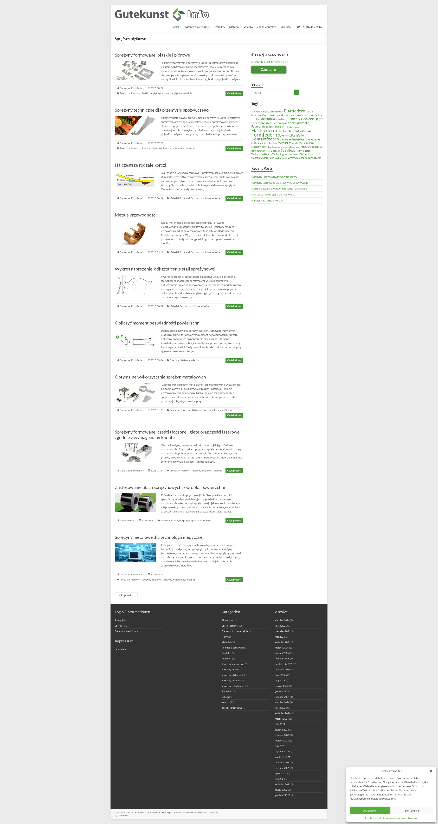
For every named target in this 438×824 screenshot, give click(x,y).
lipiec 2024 (281, 707)
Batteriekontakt (276, 112)
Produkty (219, 26)
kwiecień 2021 (282, 784)
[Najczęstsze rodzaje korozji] (135, 172)
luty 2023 (280, 746)
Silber (268, 151)
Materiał (234, 26)
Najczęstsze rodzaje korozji (141, 165)
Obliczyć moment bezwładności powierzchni (158, 323)
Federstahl (258, 126)
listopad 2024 (282, 696)
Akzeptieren (370, 810)
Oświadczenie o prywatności (395, 818)
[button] (431, 771)
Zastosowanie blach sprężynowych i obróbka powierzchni (170, 487)
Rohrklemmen (258, 150)
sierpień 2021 (282, 767)
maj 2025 (280, 680)
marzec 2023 (282, 740)
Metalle (295, 143)
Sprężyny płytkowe (159, 93)
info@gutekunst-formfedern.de (269, 61)
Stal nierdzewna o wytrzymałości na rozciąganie (279, 188)
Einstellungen (412, 810)
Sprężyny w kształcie (181, 93)
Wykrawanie (281, 158)
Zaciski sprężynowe (232, 707)
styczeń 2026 (282, 653)
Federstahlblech (275, 126)
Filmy (225, 636)
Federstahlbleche (292, 127)
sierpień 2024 (282, 702)
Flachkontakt (304, 131)
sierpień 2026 (282, 620)
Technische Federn (261, 154)
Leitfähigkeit (257, 143)
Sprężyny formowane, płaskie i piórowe (152, 55)
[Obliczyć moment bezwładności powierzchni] (135, 330)
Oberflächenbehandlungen (278, 147)
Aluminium (255, 112)
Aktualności (228, 620)
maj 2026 (280, 636)
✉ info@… (286, 26)
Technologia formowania (286, 154)
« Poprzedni (126, 595)
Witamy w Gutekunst (197, 26)
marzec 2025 (282, 685)
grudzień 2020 (282, 795)
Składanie (275, 150)
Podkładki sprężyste (232, 647)
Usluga (225, 696)
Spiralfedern (290, 150)
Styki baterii (305, 150)
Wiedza (248, 26)
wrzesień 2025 (282, 669)
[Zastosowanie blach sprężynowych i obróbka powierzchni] (135, 494)
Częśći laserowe (230, 625)
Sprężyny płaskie (139, 93)
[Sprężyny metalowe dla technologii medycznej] (135, 544)
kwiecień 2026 (282, 642)
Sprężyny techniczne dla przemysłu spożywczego (162, 110)
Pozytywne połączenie (311, 146)
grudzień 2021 (282, 756)
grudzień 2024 (282, 691)
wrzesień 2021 (282, 762)
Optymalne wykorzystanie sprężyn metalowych (160, 377)
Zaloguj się (120, 620)
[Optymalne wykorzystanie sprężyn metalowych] (135, 384)
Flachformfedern (287, 131)
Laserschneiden (292, 139)
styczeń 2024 (282, 729)
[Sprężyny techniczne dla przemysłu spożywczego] (135, 117)
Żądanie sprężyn (266, 26)
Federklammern (297, 123)
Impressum (412, 818)
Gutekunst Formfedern (132, 88)
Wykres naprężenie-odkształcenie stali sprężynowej (165, 269)
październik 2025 (284, 664)
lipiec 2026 (281, 625)
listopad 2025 (282, 658)
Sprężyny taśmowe (231, 680)
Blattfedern (294, 110)
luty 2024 (280, 724)
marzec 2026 (282, 647)
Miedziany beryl (259, 146)
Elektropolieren (279, 119)
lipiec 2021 (281, 773)
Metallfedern (306, 142)
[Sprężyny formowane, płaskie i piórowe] (135, 62)
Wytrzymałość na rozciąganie (304, 157)
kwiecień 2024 (282, 713)
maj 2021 (280, 778)
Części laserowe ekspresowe (278, 115)
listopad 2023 (282, 735)
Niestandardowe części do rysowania (273, 194)
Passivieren (295, 147)
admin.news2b (127, 520)
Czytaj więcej (234, 93)
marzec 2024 (282, 718)
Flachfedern (263, 130)
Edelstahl (266, 119)
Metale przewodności (136, 215)
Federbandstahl (261, 123)
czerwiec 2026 (282, 631)
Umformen (268, 157)
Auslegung (265, 112)
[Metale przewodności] (135, 222)
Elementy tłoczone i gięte (305, 119)
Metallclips (284, 143)
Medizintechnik (270, 143)
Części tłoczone (304, 115)
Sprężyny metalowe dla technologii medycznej (159, 537)
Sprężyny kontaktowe (233, 664)
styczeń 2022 (282, 751)
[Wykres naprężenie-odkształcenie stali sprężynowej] (135, 276)
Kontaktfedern (265, 138)
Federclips (279, 123)
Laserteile (313, 139)
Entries (121, 625)
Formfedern (264, 135)
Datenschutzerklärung (126, 631)
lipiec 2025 (281, 674)
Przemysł (135, 148)
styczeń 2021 (282, 789)
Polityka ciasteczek (373, 818)
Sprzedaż (190, 148)
